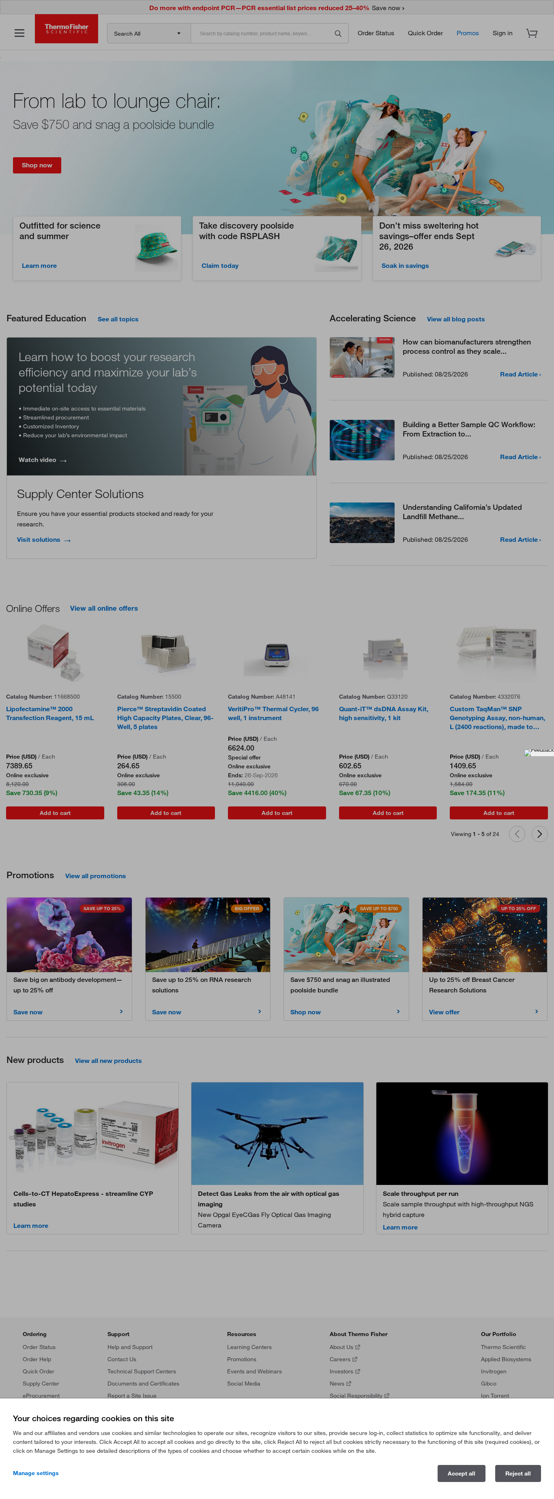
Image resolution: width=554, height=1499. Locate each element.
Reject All (518, 1473)
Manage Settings (36, 1473)
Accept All (461, 1473)
